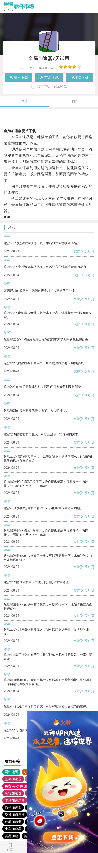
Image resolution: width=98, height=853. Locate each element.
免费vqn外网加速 (17, 786)
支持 (77, 251)
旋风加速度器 (15, 800)
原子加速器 (13, 807)
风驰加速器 (13, 793)
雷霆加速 (11, 836)
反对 (87, 251)
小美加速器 (13, 829)
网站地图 (11, 772)
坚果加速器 (13, 779)
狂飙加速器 (13, 822)
